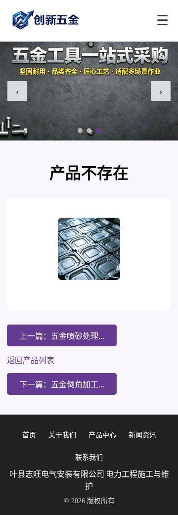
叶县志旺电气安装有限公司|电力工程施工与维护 (89, 480)
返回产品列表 (30, 360)
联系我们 (89, 457)
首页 (29, 435)
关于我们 (62, 435)
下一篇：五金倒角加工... (61, 384)
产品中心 (102, 435)
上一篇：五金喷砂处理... (61, 336)
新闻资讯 (142, 435)
